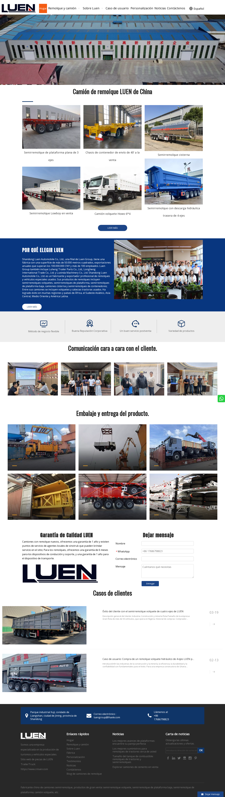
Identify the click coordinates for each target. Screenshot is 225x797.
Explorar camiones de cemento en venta (135, 767)
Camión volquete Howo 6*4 (112, 214)
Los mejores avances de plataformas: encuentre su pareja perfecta (133, 742)
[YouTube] (185, 757)
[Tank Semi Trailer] (174, 128)
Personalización (76, 757)
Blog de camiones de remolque (84, 773)
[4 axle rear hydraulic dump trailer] (174, 181)
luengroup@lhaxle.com (107, 717)
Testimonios (74, 761)
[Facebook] (168, 757)
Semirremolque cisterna (174, 155)
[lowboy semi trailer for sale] (51, 188)
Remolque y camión (78, 744)
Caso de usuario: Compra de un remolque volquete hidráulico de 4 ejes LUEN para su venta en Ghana (160, 659)
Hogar (70, 740)
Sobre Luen (73, 748)
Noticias (71, 765)
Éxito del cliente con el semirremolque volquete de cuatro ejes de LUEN (143, 611)
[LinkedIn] (174, 757)
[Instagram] (190, 757)
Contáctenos (74, 769)
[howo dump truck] (112, 188)
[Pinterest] (195, 757)
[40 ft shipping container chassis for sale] (112, 127)
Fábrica (71, 752)
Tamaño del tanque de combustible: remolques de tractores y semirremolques (132, 759)
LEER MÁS (112, 227)
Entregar (150, 583)
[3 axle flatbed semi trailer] (51, 127)
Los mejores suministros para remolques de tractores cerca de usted (134, 750)
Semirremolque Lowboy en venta (51, 213)
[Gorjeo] (179, 757)
